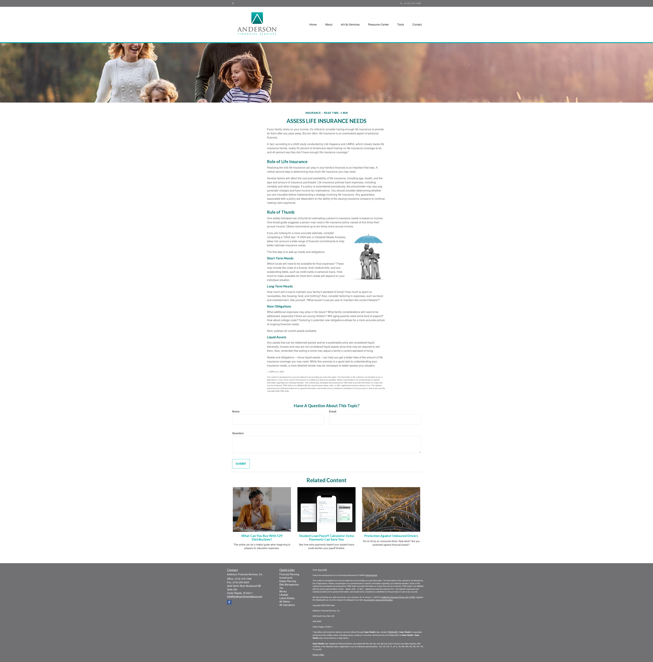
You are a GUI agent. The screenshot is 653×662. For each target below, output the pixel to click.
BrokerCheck (371, 575)
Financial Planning (289, 574)
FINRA (390, 632)
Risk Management (289, 584)
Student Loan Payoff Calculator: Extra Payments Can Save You (326, 537)
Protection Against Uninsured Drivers (391, 536)
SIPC (396, 632)
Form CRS (322, 569)
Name (236, 411)
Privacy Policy (318, 654)
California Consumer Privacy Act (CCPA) (398, 597)
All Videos (284, 601)
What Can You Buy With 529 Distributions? (261, 537)
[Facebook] (232, 3)
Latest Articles (287, 598)
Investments (285, 577)
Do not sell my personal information (378, 599)
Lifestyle (283, 594)
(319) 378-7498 (412, 3)
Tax (281, 588)
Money (283, 591)
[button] (329, 24)
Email (332, 411)
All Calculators (287, 605)
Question (238, 433)
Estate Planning (287, 581)
